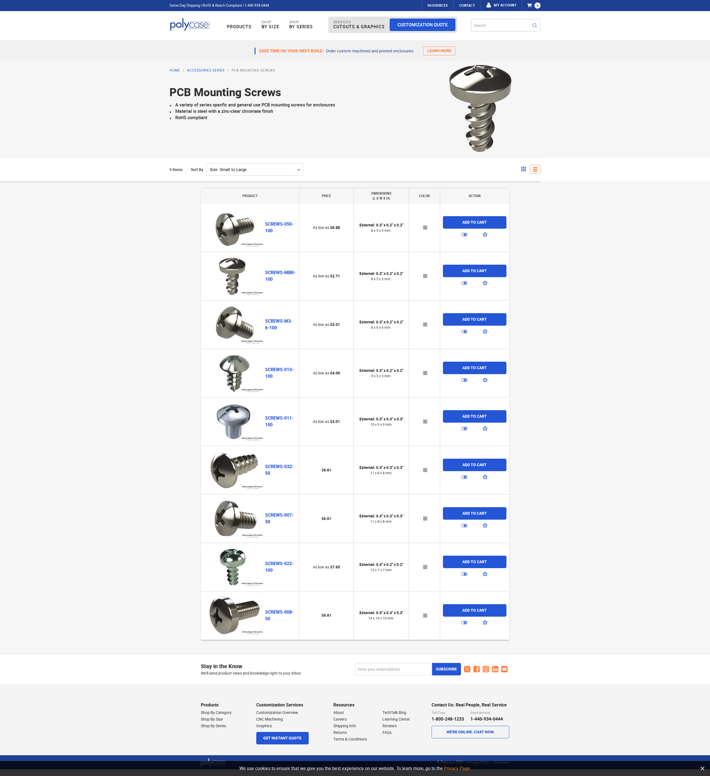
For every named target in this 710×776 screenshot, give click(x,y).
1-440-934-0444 (256, 5)
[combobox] (506, 25)
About (338, 712)
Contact (467, 5)
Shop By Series (213, 726)
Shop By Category (216, 712)
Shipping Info (344, 726)
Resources (438, 5)
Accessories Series (206, 70)
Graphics (264, 726)
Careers (340, 719)
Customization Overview (277, 712)
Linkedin (495, 669)
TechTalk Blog (394, 712)
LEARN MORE (439, 51)
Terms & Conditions (350, 739)
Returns (340, 732)
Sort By (197, 169)
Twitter (467, 669)
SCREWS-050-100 (279, 227)
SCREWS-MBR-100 (280, 276)
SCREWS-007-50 (279, 518)
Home (174, 70)
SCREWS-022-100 (279, 567)
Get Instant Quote (282, 738)
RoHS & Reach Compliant (222, 5)
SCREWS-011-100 (279, 421)
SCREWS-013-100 (279, 373)
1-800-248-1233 (448, 719)
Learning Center (396, 719)
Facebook (476, 669)
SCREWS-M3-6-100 (278, 324)
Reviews (389, 726)
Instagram (486, 669)
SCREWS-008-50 (279, 615)
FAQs (387, 732)
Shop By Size (212, 719)
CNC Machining (269, 719)
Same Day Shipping (184, 5)
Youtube (504, 669)
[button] (464, 236)
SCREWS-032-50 (279, 470)
